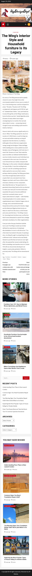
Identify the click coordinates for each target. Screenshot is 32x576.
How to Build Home (10, 506)
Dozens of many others (9, 118)
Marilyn (6, 58)
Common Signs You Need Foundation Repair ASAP (12, 496)
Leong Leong (6, 145)
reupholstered (7, 201)
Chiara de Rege (22, 145)
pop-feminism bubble (19, 223)
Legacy (24, 257)
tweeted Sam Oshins (11, 111)
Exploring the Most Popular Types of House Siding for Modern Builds (15, 558)
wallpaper (26, 164)
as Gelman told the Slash (19, 154)
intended (20, 164)
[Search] (26, 24)
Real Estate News (9, 445)
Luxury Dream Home (10, 475)
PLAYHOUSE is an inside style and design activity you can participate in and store (22, 268)
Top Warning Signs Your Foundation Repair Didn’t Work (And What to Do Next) (15, 527)
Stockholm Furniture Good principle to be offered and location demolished (15, 336)
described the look (8, 185)
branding (8, 147)
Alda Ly (23, 140)
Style (4, 259)
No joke (9, 107)
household (13, 257)
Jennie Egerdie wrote (23, 116)
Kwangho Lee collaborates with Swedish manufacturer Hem (9, 267)
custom (15, 164)
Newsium (24, 571)
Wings (8, 259)
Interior (19, 257)
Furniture (15, 32)
